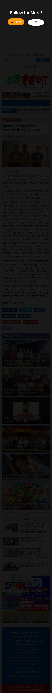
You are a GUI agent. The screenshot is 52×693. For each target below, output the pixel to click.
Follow (18, 22)
